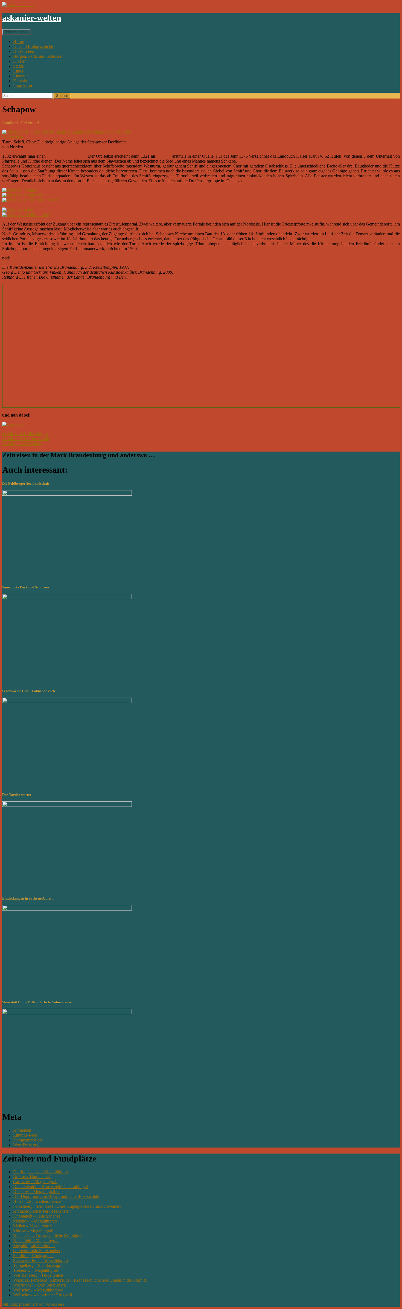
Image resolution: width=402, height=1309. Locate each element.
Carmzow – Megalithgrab (35, 1181)
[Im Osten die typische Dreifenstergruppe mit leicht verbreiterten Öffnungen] (17, 209)
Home (18, 41)
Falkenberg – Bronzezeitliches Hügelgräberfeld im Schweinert (67, 1206)
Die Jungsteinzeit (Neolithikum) (40, 1171)
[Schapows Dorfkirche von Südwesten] (19, 190)
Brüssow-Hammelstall (32, 1176)
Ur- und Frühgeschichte (33, 46)
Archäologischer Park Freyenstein (42, 1211)
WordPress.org (26, 1145)
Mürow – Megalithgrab (33, 1231)
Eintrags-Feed (25, 1135)
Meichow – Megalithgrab (35, 1221)
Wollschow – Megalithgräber (38, 1290)
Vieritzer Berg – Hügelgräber (38, 1275)
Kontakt (20, 81)
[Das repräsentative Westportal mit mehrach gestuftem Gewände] (22, 195)
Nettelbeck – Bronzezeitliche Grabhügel (47, 1235)
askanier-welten (31, 18)
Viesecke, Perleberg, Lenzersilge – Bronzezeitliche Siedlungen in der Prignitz (80, 1280)
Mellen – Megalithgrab (33, 1226)
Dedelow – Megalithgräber (36, 1191)
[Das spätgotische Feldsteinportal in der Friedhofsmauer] (25, 214)
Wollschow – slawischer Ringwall (42, 1295)
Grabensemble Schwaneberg (38, 1250)
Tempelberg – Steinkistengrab (39, 1265)
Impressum (22, 85)
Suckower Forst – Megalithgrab (40, 1260)
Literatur (20, 76)
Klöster (19, 61)
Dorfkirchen (23, 51)
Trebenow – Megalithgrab (35, 1270)
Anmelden (22, 1130)
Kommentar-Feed (28, 1140)
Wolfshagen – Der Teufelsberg (39, 1285)
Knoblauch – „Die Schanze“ (37, 1216)
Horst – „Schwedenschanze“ (38, 1201)
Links (18, 71)
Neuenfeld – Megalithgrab (36, 1240)
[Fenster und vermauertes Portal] (30, 200)
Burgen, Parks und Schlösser (38, 56)
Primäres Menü (16, 32)
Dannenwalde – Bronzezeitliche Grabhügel (50, 1186)
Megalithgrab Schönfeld (34, 1245)
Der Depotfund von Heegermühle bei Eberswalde (56, 1196)
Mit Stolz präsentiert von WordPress (33, 1304)
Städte (18, 66)
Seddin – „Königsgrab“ (33, 1255)
